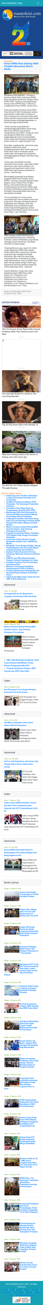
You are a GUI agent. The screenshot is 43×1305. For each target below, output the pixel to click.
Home (5, 1290)
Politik (12, 1290)
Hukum (20, 1290)
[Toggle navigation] (38, 3)
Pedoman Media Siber (24, 1295)
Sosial (27, 1290)
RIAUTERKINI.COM (12, 3)
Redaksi (29, 1292)
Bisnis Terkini (18, 1292)
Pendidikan (6, 1292)
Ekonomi (35, 1290)
